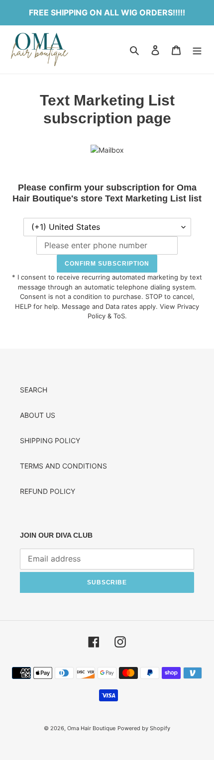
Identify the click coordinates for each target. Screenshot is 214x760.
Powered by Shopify (143, 728)
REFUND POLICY (47, 491)
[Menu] (197, 49)
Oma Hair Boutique (91, 728)
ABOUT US (37, 415)
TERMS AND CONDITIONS (63, 466)
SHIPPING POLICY (50, 440)
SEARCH (33, 389)
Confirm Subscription (107, 263)
